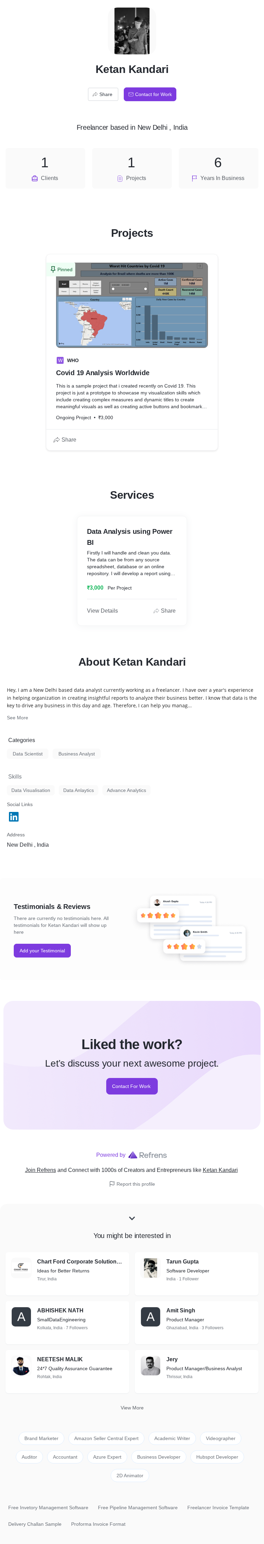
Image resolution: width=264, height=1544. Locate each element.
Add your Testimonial (42, 950)
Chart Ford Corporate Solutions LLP (80, 1262)
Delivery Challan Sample (35, 1524)
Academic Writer (172, 1438)
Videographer (220, 1438)
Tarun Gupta (182, 1262)
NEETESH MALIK (60, 1359)
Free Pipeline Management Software (138, 1507)
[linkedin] (14, 817)
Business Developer (158, 1457)
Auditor (29, 1457)
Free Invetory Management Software (48, 1507)
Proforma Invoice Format (98, 1524)
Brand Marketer (41, 1438)
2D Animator (130, 1475)
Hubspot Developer (217, 1457)
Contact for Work (153, 94)
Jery (172, 1359)
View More (132, 1407)
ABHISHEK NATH (60, 1310)
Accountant (65, 1457)
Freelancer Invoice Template (218, 1507)
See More (17, 717)
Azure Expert (107, 1457)
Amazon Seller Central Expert (106, 1438)
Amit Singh (180, 1310)
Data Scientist (28, 754)
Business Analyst (76, 754)
